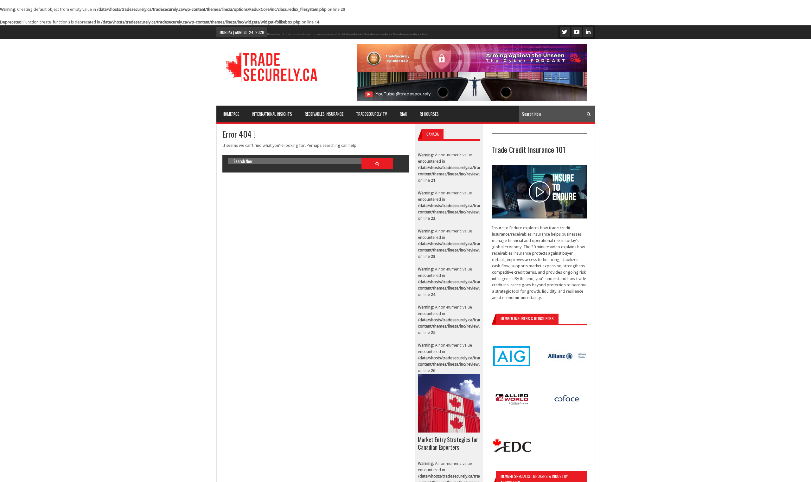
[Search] (589, 114)
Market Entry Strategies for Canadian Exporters (448, 443)
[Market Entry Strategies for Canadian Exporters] (449, 403)
